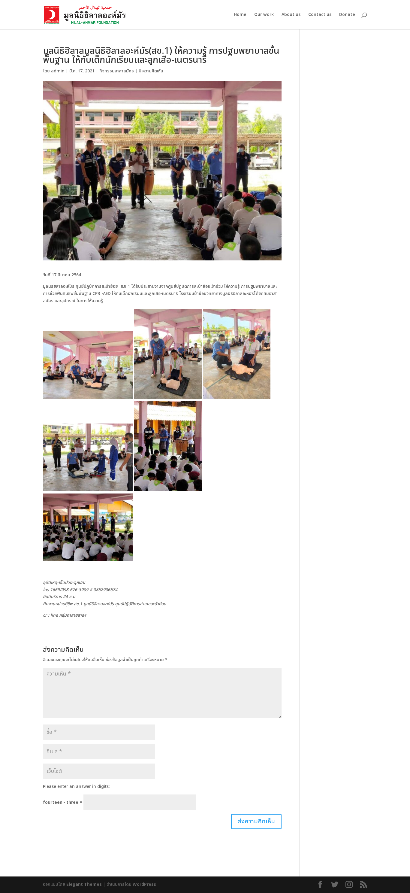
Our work (264, 15)
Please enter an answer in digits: (76, 786)
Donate (347, 15)
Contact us (319, 15)
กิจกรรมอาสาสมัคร (116, 71)
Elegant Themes (84, 884)
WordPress (144, 884)
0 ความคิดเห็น (151, 71)
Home (240, 15)
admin (58, 71)
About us (291, 15)
